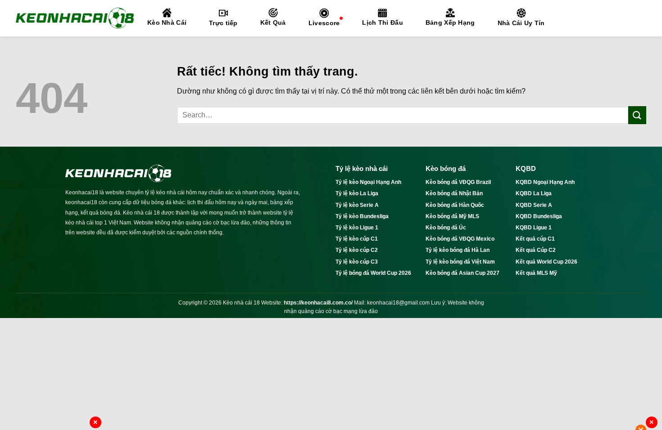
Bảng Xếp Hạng (450, 22)
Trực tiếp (223, 23)
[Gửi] (637, 115)
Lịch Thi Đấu (382, 22)
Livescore (324, 23)
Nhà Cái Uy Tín (521, 23)
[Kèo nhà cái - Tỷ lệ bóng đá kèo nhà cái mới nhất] (75, 18)
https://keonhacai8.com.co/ (318, 303)
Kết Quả (273, 22)
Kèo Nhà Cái (166, 22)
